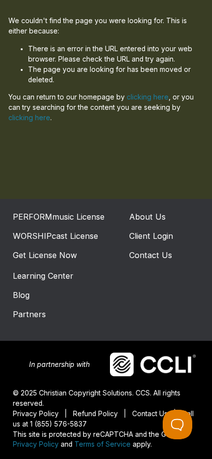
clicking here (148, 97)
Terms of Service (102, 444)
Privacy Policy (36, 444)
